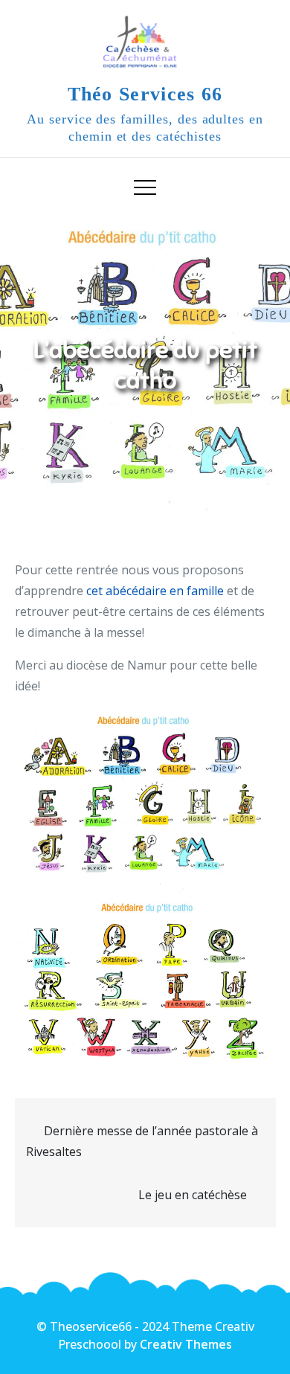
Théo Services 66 (145, 94)
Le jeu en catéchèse (192, 1195)
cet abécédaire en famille (155, 590)
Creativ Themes (186, 1344)
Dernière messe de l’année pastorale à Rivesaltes (142, 1141)
